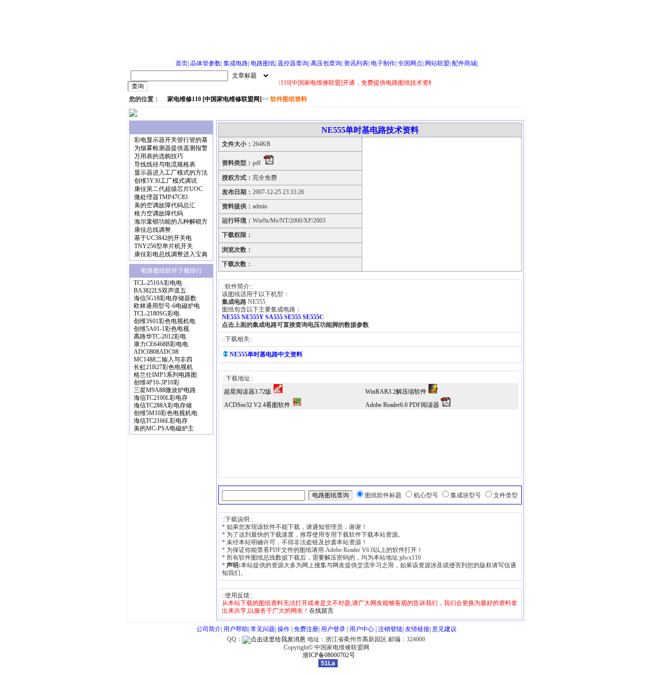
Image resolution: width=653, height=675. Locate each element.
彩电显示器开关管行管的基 (171, 139)
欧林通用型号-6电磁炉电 (167, 305)
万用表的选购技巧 (158, 156)
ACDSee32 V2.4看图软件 (258, 404)
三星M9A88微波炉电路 (165, 390)
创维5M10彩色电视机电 (165, 413)
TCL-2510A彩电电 (158, 282)
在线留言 (321, 610)
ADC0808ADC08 (156, 351)
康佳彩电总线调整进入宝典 (171, 254)
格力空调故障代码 (158, 213)
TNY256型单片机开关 (163, 246)
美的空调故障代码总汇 (164, 205)
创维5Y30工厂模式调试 (165, 180)
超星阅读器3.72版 (248, 391)
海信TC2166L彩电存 (161, 420)
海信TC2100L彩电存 (161, 397)
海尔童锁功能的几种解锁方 (171, 221)
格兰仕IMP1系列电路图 (165, 374)
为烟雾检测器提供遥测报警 (171, 148)
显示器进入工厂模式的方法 (171, 172)
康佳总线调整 (152, 229)
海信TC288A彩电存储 (163, 405)
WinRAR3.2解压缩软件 (396, 391)
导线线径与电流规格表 (164, 164)
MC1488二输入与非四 (163, 359)
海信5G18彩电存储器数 (165, 298)
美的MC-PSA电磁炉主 (164, 428)
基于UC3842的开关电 (163, 238)
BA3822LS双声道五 (160, 290)
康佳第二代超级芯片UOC (168, 188)
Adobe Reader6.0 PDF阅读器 (403, 404)
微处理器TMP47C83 (161, 197)
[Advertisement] (326, 28)
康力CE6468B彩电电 (161, 344)
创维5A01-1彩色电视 (161, 328)
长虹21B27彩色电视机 (163, 367)
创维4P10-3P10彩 (157, 382)
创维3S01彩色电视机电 (164, 321)
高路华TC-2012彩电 (160, 336)
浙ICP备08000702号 (329, 655)
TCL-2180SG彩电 (157, 313)
